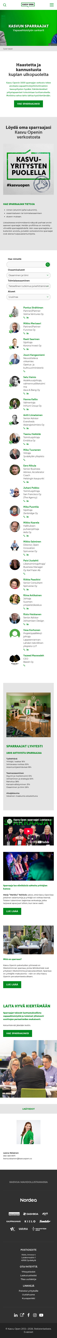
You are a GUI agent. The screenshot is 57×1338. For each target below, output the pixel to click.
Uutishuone (28, 1294)
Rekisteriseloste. (42, 1329)
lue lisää (12, 911)
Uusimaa (13, 297)
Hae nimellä (14, 259)
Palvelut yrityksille (28, 1291)
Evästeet (28, 1332)
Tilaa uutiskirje (28, 1279)
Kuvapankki (28, 1298)
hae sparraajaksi (17, 1033)
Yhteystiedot (28, 1271)
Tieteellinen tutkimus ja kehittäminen (29, 286)
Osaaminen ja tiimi (18, 275)
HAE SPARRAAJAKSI (28, 104)
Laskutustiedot (28, 1275)
